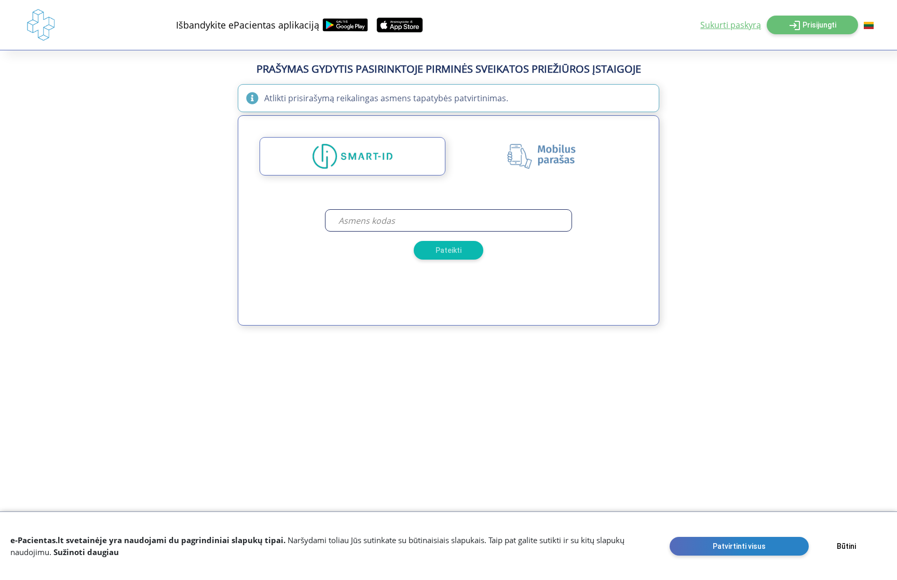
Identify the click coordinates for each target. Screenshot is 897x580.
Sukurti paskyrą (730, 25)
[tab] (352, 156)
